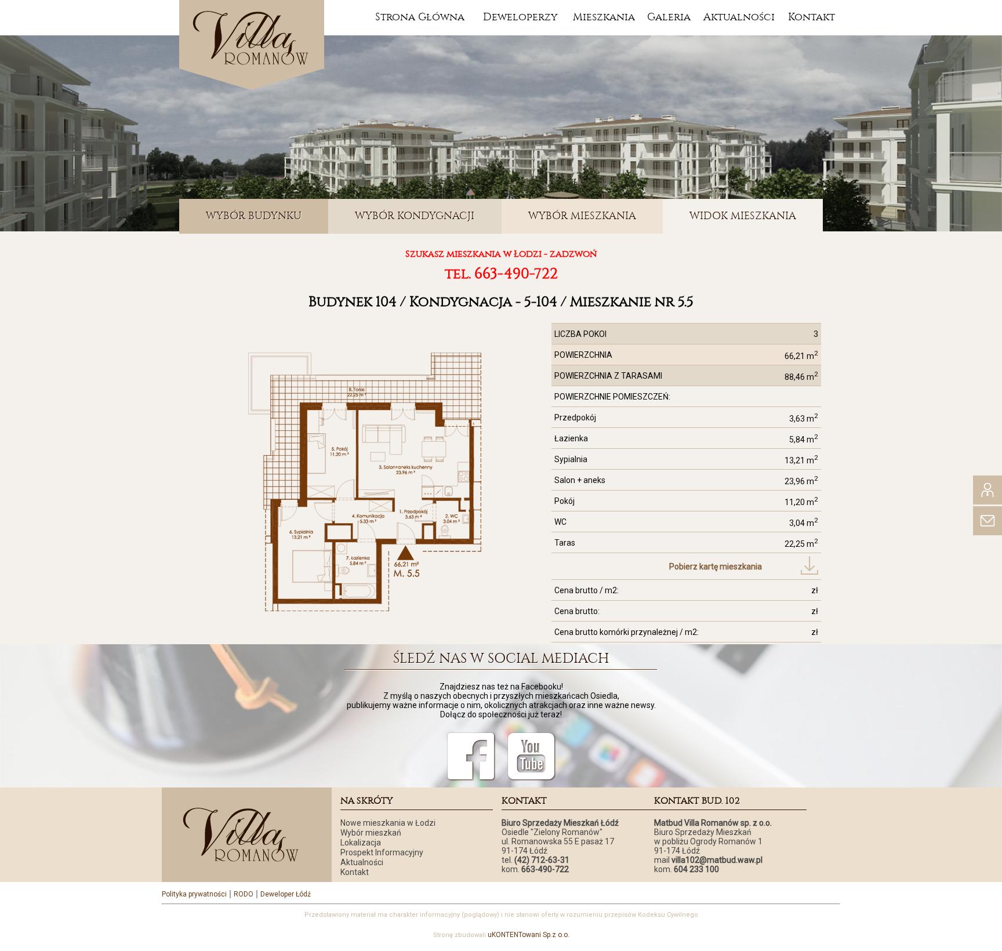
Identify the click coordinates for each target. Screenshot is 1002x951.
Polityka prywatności (194, 894)
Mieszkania (604, 17)
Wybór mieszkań (370, 832)
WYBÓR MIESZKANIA (582, 216)
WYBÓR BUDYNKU (254, 216)
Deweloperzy (520, 17)
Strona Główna (419, 17)
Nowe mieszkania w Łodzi (387, 822)
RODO (243, 894)
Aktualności (739, 17)
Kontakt (811, 17)
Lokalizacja (360, 842)
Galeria (669, 17)
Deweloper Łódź (285, 894)
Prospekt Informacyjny (381, 852)
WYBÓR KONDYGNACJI (414, 216)
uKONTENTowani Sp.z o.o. (528, 935)
